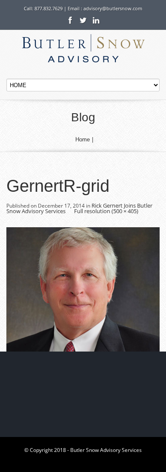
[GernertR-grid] (83, 289)
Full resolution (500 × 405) (106, 211)
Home (82, 139)
